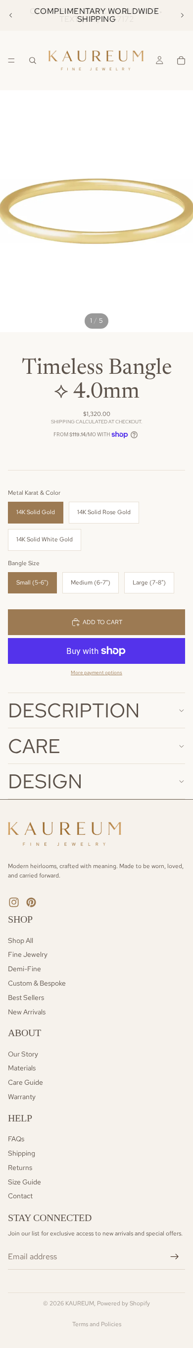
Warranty (22, 1096)
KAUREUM (79, 1303)
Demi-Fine (24, 968)
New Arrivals (27, 1011)
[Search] (33, 60)
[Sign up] (174, 1256)
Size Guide (24, 1181)
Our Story (23, 1054)
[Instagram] (14, 902)
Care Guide (25, 1082)
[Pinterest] (31, 902)
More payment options (96, 672)
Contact (20, 1196)
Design (45, 781)
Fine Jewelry (28, 954)
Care (34, 746)
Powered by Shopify (123, 1303)
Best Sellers (26, 997)
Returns (20, 1167)
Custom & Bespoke (37, 983)
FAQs (16, 1139)
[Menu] (11, 60)
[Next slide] (182, 15)
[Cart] (181, 60)
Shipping (21, 1153)
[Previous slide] (11, 15)
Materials (22, 1068)
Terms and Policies (96, 1324)
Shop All (20, 940)
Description (74, 710)
